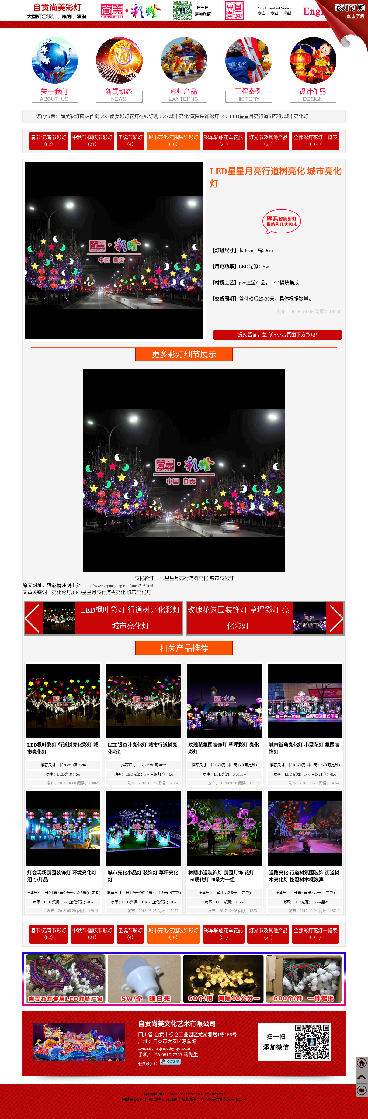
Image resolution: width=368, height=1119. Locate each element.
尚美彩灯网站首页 (79, 116)
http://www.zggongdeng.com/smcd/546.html (119, 586)
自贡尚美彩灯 (57, 7)
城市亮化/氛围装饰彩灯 (194, 116)
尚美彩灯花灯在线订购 (134, 116)
